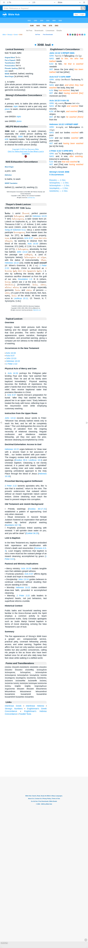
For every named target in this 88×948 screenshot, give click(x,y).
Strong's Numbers (14, 708)
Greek (16, 34)
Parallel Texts (25, 714)
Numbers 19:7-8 (13, 525)
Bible (4, 34)
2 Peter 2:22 (11, 364)
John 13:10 (22, 252)
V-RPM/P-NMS (67, 53)
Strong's (9, 34)
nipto (15, 106)
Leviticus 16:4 (35, 460)
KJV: (51, 64)
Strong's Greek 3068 (59, 172)
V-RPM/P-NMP (71, 124)
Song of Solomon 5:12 (15, 230)
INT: (51, 69)
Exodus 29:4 (21, 460)
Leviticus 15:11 (21, 298)
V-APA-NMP (65, 77)
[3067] (3, 428)
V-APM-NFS (67, 151)
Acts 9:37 (28, 238)
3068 (20, 136)
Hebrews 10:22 (12, 263)
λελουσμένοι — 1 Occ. (59, 185)
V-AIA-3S (64, 100)
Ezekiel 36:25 (32, 533)
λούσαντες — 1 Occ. (58, 191)
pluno (7, 109)
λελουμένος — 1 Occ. (59, 183)
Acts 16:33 (33, 243)
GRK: (51, 56)
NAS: (51, 58)
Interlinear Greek (13, 706)
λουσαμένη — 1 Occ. (59, 188)
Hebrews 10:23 (40, 216)
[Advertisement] (44, 762)
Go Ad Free (4, 943)
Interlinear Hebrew (35, 706)
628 (6, 139)
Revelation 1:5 (25, 279)
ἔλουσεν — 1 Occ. (57, 180)
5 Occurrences (56, 174)
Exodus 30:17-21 (37, 509)
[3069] (85, 428)
